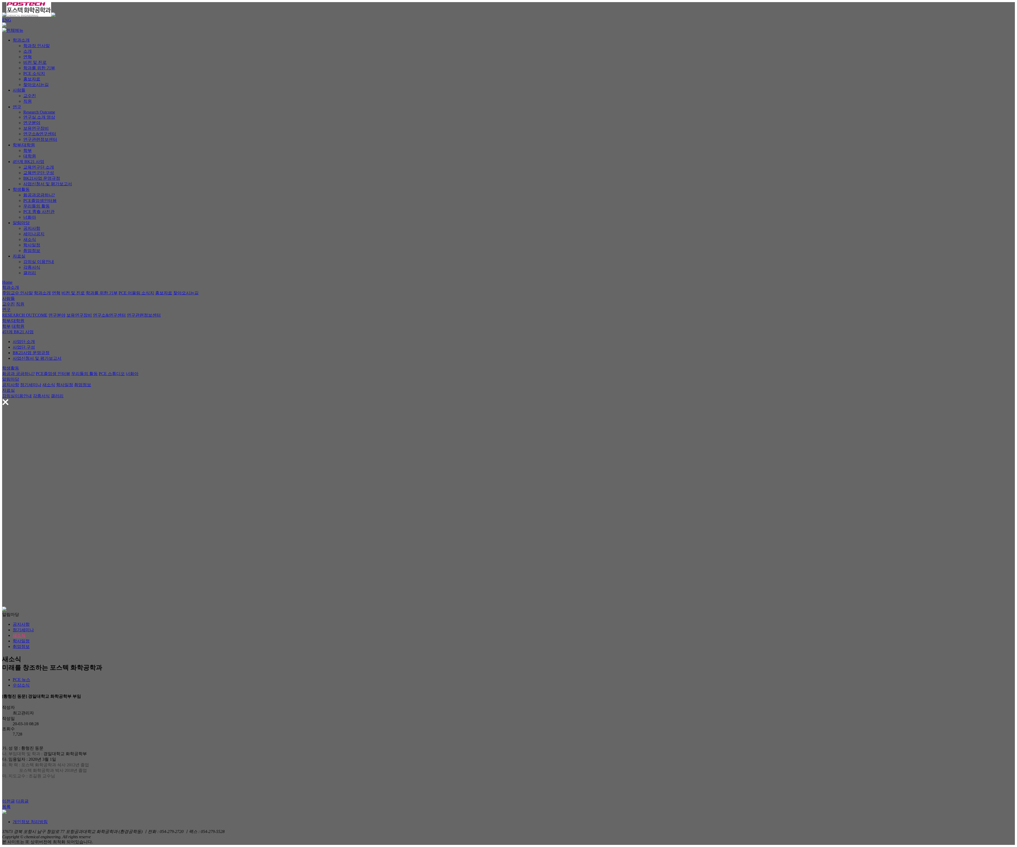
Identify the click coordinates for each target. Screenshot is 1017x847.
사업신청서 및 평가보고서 (47, 184)
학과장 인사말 (36, 45)
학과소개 (21, 40)
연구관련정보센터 (40, 139)
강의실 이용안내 (38, 261)
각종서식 (31, 267)
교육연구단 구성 (38, 172)
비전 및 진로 (35, 62)
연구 (17, 107)
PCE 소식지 (34, 73)
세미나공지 (33, 234)
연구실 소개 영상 (39, 117)
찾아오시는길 (36, 84)
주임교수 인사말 (17, 293)
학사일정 (31, 245)
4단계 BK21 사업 (28, 161)
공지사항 (31, 228)
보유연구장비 (36, 128)
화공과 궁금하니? (18, 373)
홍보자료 (31, 79)
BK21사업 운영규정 (41, 178)
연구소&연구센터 (39, 134)
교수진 (29, 95)
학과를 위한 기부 (39, 68)
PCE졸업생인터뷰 (40, 200)
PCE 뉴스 (21, 679)
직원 (27, 101)
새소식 (29, 239)
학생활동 (21, 189)
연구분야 (31, 122)
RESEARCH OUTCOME (24, 315)
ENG (6, 20)
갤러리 (29, 273)
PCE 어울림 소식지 (136, 293)
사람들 (19, 90)
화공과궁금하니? (39, 195)
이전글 (8, 801)
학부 (27, 150)
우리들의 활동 (36, 206)
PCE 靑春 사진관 (39, 211)
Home (7, 282)
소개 (27, 51)
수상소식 (21, 685)
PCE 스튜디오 (112, 373)
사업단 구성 (24, 347)
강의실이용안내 (17, 396)
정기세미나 (30, 384)
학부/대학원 (24, 145)
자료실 (19, 256)
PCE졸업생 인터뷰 (53, 373)
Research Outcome (39, 112)
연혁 (27, 57)
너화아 (29, 217)
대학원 (29, 156)
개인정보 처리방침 (30, 821)
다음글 (22, 801)
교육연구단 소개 (38, 167)
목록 (6, 806)
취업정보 (31, 250)
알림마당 (21, 222)
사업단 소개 (24, 341)
